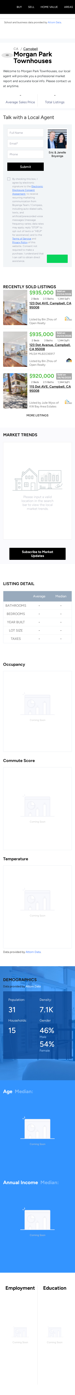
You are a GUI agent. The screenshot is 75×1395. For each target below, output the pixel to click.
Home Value (49, 7)
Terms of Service (21, 238)
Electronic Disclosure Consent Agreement (27, 190)
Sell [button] (31, 7)
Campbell (30, 49)
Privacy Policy (20, 242)
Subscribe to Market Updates (37, 554)
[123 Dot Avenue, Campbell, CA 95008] (15, 349)
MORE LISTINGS (37, 415)
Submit (25, 167)
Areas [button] (68, 7)
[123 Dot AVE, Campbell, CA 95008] (15, 307)
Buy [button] (19, 7)
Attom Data (33, 952)
